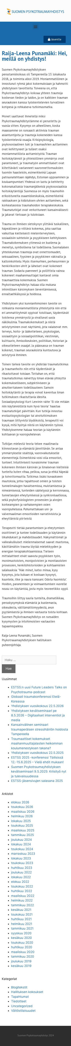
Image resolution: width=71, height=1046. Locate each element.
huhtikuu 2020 (21, 947)
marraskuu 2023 (23, 853)
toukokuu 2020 (22, 942)
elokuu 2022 (20, 881)
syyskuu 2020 (21, 933)
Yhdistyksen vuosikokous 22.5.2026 (37, 706)
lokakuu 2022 (21, 877)
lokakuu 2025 (21, 821)
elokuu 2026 (20, 802)
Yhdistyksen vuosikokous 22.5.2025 (37, 753)
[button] (36, 26)
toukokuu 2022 (22, 886)
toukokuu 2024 (22, 849)
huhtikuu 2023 (21, 868)
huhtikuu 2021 (21, 919)
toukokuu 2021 (22, 914)
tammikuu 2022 (22, 905)
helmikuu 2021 (21, 924)
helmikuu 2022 (22, 900)
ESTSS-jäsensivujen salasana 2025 (37, 781)
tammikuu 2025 (22, 835)
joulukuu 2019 (21, 961)
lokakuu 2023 (21, 858)
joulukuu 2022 (21, 872)
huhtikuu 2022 (21, 891)
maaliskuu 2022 (22, 896)
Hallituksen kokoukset (27, 992)
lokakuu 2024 (21, 844)
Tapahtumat (20, 996)
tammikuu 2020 (22, 956)
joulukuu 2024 (21, 839)
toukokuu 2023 (22, 863)
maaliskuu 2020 (22, 952)
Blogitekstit (19, 987)
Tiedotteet (18, 1001)
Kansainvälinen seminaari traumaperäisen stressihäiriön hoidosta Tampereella (39, 729)
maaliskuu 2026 (22, 811)
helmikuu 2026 (22, 816)
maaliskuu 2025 (22, 830)
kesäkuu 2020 (21, 938)
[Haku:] (29, 660)
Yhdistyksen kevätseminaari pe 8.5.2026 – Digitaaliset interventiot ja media (38, 715)
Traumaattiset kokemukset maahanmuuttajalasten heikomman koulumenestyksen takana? (37, 743)
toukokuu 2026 (22, 807)
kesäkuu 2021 (21, 910)
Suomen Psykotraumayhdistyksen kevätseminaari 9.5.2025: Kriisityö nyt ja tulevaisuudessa (38, 771)
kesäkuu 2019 (21, 966)
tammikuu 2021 (22, 928)
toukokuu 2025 (22, 825)
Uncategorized (22, 1006)
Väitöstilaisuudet (23, 1010)
